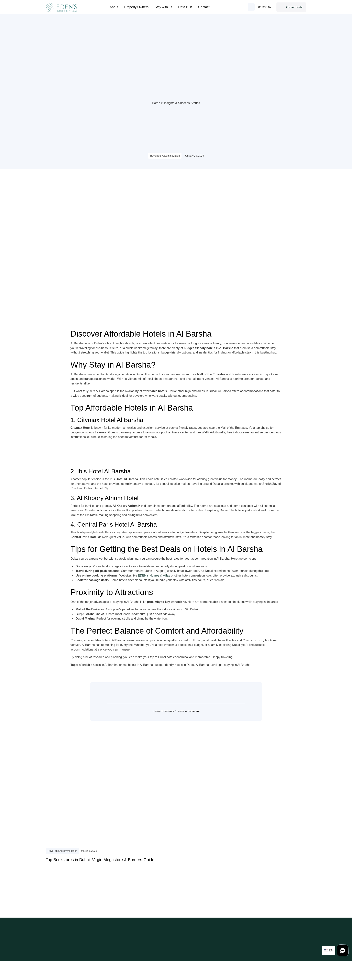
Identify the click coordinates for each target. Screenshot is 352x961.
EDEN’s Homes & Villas (154, 575)
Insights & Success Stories (182, 103)
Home (156, 103)
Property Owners (136, 7)
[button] (176, 710)
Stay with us (163, 7)
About (114, 7)
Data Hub (185, 7)
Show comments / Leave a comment (176, 711)
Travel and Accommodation (165, 155)
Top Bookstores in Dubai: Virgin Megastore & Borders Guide (100, 859)
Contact (203, 7)
